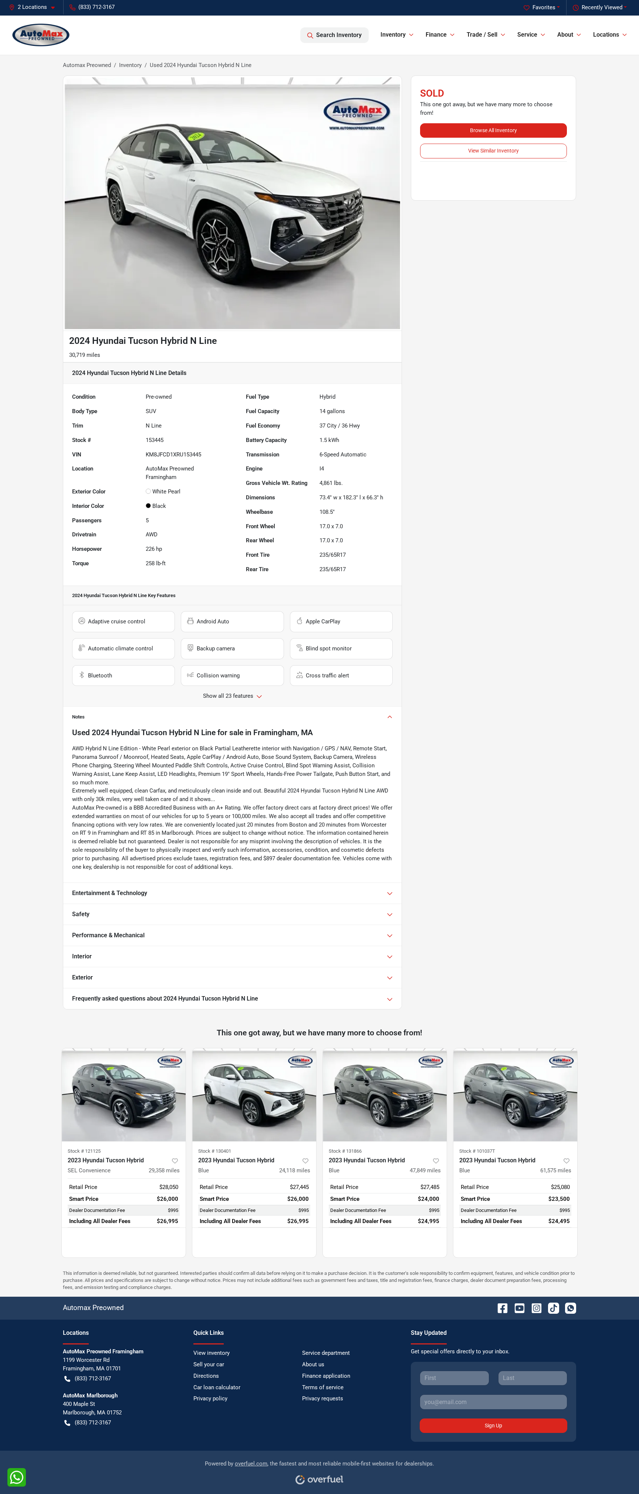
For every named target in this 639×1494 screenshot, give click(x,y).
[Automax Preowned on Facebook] (499, 1307)
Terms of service (323, 1387)
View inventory (211, 1353)
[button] (35, 7)
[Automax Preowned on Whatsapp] (567, 1307)
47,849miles (425, 1170)
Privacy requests (322, 1398)
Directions (206, 1376)
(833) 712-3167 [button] (96, 7)
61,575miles (555, 1170)
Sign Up (493, 1425)
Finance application (326, 1376)
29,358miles (164, 1170)
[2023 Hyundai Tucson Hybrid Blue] (254, 1094)
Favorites (543, 7)
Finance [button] (436, 34)
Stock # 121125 (84, 1151)
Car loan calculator (216, 1387)
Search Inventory (339, 34)
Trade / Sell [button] (482, 34)
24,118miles (294, 1170)
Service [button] (527, 34)
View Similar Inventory (493, 151)
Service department (326, 1353)
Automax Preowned (87, 65)
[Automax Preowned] (41, 35)
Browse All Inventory (493, 130)
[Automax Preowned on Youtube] (516, 1307)
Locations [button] (606, 34)
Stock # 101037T (477, 1151)
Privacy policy (210, 1398)
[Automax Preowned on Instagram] (533, 1307)
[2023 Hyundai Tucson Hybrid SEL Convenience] (124, 1094)
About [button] (565, 34)
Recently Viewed (602, 7)
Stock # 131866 (345, 1151)
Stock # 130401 (214, 1151)
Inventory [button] (393, 34)
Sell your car (208, 1364)
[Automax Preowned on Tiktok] (550, 1307)
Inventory (130, 65)
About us (313, 1364)
